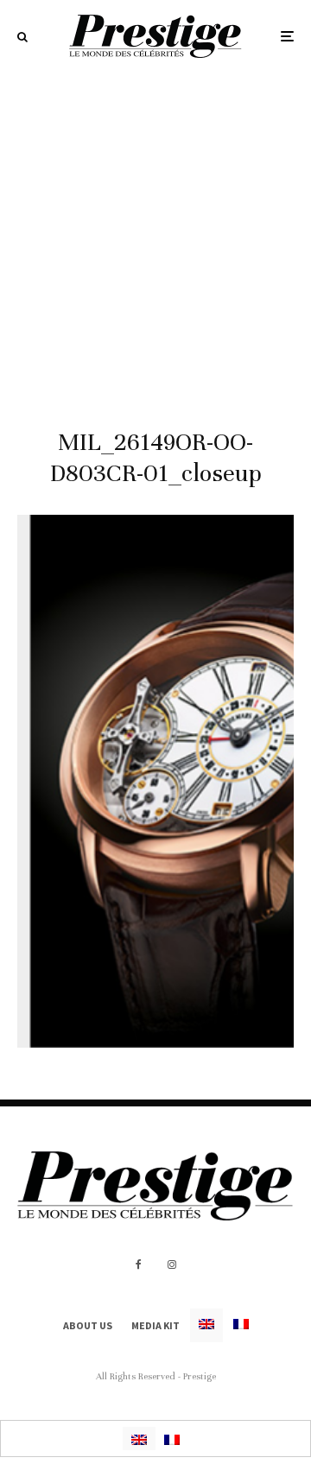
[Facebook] (139, 1264)
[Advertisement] (155, 236)
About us (87, 1325)
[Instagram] (172, 1264)
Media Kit (155, 1325)
